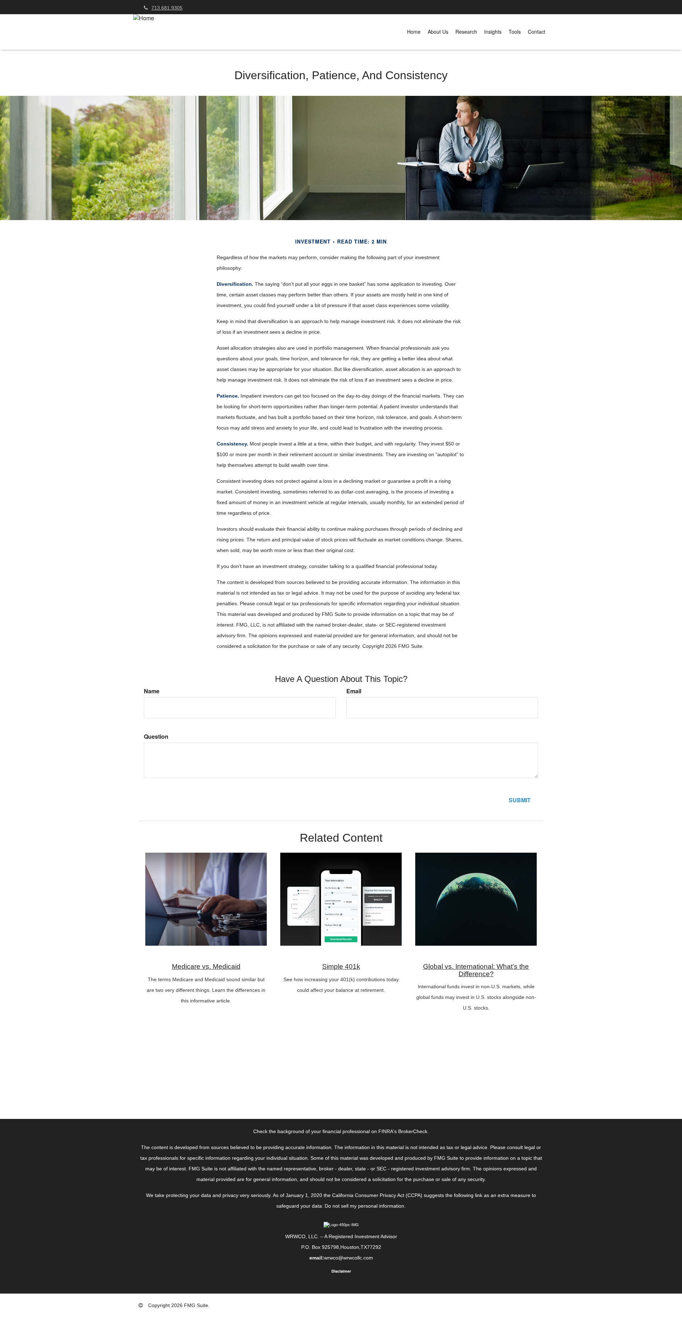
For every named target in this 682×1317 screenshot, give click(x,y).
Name (151, 691)
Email (353, 691)
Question (156, 737)
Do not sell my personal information (364, 1206)
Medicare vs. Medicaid (206, 966)
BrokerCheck (412, 1131)
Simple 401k (341, 966)
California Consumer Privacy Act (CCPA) (377, 1195)
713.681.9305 (167, 8)
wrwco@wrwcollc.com (348, 1258)
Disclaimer (341, 1271)
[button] (438, 31)
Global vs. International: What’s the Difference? (476, 970)
